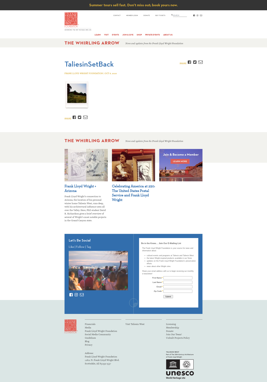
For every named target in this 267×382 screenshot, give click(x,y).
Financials (90, 324)
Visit (106, 34)
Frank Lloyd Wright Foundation (101, 331)
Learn (98, 34)
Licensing (171, 324)
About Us (168, 34)
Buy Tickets (160, 15)
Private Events (152, 34)
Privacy (88, 344)
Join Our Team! (174, 334)
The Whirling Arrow (92, 43)
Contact (117, 15)
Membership (172, 327)
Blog (87, 341)
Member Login (132, 15)
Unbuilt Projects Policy (178, 337)
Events (115, 34)
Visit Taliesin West (134, 324)
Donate (147, 15)
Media (88, 327)
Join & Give (127, 34)
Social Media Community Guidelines (98, 336)
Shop (139, 34)
